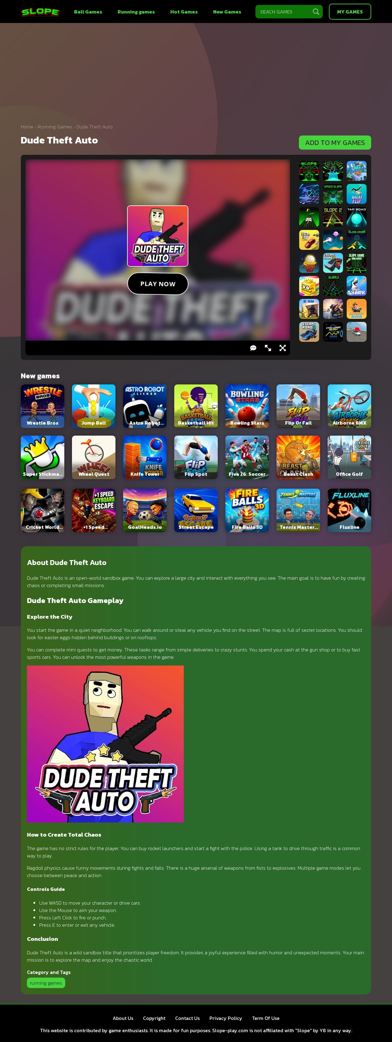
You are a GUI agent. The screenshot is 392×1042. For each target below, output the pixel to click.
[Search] (316, 11)
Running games (136, 11)
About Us (123, 1018)
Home (27, 126)
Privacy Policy (225, 1018)
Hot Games (184, 11)
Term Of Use (266, 1018)
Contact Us (187, 1018)
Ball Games (88, 11)
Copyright (154, 1018)
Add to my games (335, 142)
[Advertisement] (196, 75)
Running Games (55, 126)
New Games (227, 11)
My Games (350, 11)
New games (40, 375)
